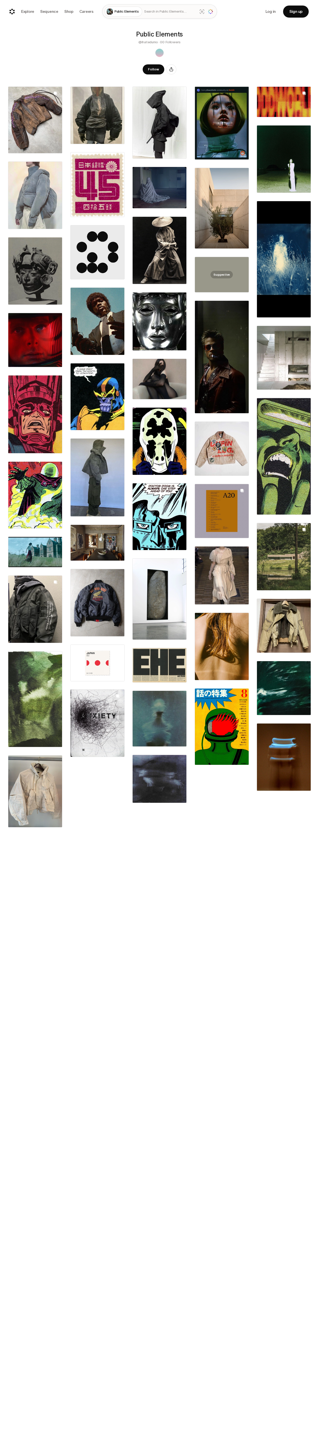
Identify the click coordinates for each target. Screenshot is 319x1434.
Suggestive (222, 274)
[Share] (171, 69)
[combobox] (170, 12)
